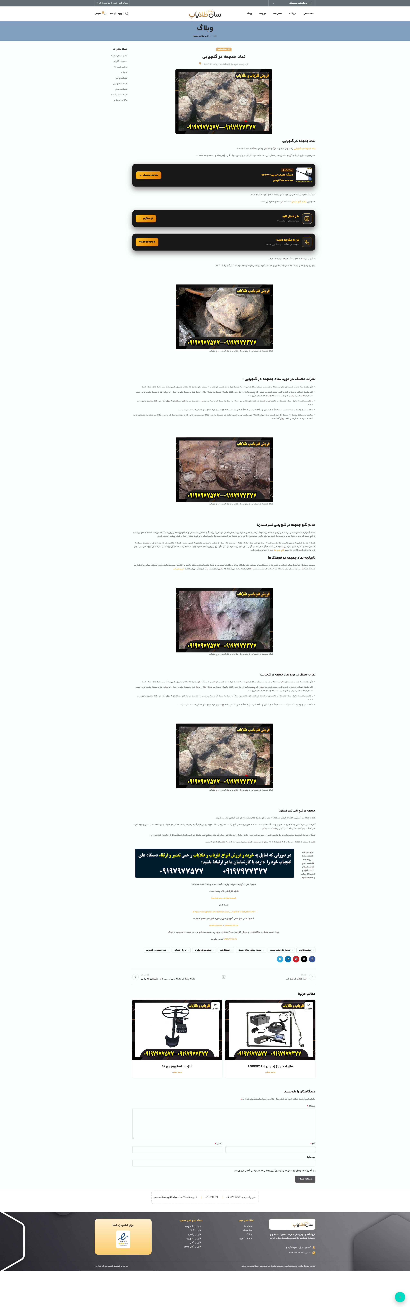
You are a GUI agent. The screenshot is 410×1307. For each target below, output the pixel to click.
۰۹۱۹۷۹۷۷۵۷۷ (216, 925)
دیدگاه (311, 1106)
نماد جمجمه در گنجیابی (156, 950)
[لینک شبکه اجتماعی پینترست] (296, 959)
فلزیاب (124, 72)
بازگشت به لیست (224, 977)
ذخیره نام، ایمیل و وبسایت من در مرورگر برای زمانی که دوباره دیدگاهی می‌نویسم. (273, 1170)
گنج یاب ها (279, 550)
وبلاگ (249, 1234)
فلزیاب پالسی (194, 1234)
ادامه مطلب (270, 1072)
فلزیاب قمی (195, 1242)
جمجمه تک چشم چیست (280, 950)
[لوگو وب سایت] (205, 13)
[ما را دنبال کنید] (223, 218)
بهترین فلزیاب (305, 950)
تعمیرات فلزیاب (120, 61)
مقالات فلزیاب (120, 100)
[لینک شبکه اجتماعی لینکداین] (288, 959)
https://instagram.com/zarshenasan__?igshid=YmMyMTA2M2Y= (224, 912)
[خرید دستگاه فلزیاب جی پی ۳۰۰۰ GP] (223, 175)
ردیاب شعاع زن (120, 67)
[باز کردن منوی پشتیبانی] (400, 1297)
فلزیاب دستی (121, 89)
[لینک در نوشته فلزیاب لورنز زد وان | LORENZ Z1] (270, 1030)
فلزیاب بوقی (121, 78)
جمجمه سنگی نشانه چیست (250, 950)
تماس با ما (247, 1230)
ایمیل (218, 1143)
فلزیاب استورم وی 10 (177, 1066)
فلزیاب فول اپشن (192, 1246)
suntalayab (225, 64)
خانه (215, 36)
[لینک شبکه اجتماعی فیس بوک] (312, 959)
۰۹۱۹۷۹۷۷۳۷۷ (231, 925)
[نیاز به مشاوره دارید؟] (223, 242)
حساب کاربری (245, 1238)
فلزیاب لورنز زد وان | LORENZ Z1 (270, 1066)
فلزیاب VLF (195, 1230)
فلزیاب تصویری (120, 84)
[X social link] (304, 959)
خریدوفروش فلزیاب (203, 950)
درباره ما (248, 1226)
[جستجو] (127, 13)
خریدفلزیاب (178, 569)
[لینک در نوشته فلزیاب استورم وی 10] (177, 1030)
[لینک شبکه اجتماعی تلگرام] (280, 959)
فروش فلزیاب (180, 950)
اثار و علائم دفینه (201, 36)
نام (312, 1143)
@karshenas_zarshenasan (223, 898)
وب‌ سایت (310, 1157)
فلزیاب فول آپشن (119, 95)
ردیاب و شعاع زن (193, 1226)
